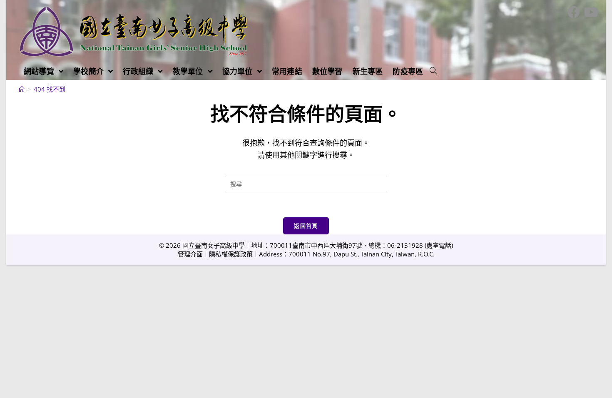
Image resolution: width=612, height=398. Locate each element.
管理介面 (190, 254)
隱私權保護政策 (231, 254)
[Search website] (433, 71)
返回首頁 (306, 225)
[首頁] (22, 89)
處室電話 (438, 245)
